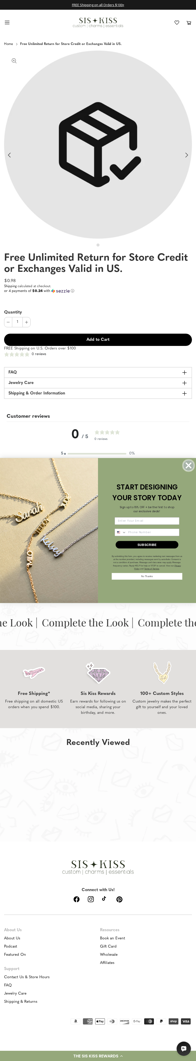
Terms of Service (151, 569)
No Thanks (147, 576)
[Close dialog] (188, 465)
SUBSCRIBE (147, 544)
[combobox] (120, 532)
